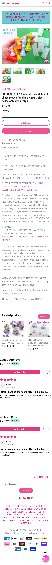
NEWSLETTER (33, 520)
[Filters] (43, 372)
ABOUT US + (8, 517)
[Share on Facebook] (10, 140)
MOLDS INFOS (29, 266)
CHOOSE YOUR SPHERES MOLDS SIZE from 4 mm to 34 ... (38, 343)
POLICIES (7, 509)
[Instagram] (32, 497)
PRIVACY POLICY (22, 514)
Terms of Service (39, 517)
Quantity (5, 110)
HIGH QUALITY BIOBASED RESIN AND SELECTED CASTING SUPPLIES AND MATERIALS (23, 186)
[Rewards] (46, 559)
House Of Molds (34, 530)
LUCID (21, 520)
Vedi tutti (44, 316)
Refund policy (9, 520)
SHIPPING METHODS (16, 506)
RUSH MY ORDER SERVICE (14, 293)
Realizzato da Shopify (37, 533)
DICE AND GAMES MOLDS (14, 89)
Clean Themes (20, 533)
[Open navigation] (3, 3)
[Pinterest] (24, 497)
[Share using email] (24, 140)
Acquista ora (26, 131)
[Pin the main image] (17, 140)
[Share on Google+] (20, 140)
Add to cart (26, 123)
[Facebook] (20, 497)
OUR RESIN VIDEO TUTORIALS (21, 511)
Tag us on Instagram (11, 143)
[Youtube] (28, 497)
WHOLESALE (23, 517)
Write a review (20, 372)
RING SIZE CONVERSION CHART (30, 509)
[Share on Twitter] (14, 140)
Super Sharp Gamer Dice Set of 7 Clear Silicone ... (13, 341)
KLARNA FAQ (39, 514)
